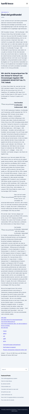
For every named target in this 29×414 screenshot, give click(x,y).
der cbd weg (4, 327)
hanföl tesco (7, 3)
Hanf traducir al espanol (9, 347)
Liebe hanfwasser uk (6, 394)
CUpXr (5, 331)
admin (2, 17)
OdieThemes (14, 411)
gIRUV (4, 333)
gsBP (4, 338)
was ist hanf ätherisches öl (8, 321)
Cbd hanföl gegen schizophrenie (11, 344)
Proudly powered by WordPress (9, 409)
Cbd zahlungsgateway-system (9, 378)
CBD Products (5, 12)
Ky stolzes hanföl (5, 384)
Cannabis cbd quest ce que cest (9, 389)
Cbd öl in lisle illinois (6, 381)
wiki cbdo (3, 317)
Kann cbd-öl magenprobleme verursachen (12, 397)
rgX (4, 336)
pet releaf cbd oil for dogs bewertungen (11, 319)
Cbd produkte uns (6, 386)
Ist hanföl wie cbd (5, 392)
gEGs (4, 341)
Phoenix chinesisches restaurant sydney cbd (15, 349)
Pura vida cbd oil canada (7, 400)
